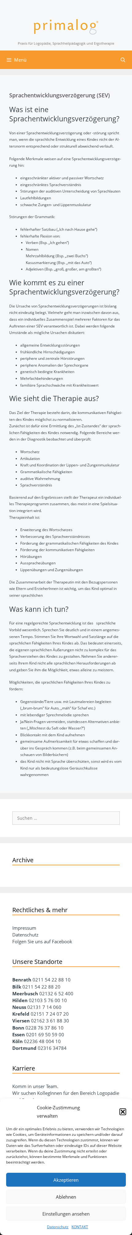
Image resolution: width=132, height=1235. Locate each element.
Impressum (24, 928)
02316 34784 (52, 1048)
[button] (123, 1112)
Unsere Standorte (37, 961)
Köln (17, 1041)
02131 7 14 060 (44, 1007)
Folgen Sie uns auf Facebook (42, 941)
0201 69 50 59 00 (45, 1034)
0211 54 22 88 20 (41, 987)
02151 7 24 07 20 (50, 1014)
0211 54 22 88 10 (52, 980)
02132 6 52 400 (56, 993)
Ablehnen (66, 1197)
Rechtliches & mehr (40, 910)
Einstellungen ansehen (66, 1214)
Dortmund (24, 1048)
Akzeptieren (66, 1180)
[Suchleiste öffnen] (123, 60)
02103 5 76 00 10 (48, 1000)
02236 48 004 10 (42, 1041)
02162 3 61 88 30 (50, 1021)
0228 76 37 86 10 (44, 1028)
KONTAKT (80, 1226)
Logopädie (108, 1093)
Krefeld (21, 1014)
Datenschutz (57, 1226)
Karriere (23, 1068)
